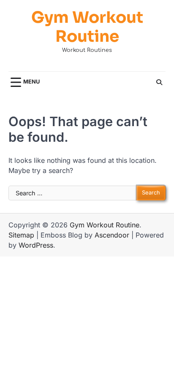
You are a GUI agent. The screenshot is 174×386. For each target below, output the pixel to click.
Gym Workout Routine (87, 27)
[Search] (159, 82)
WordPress (36, 245)
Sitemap (21, 235)
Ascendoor (112, 235)
